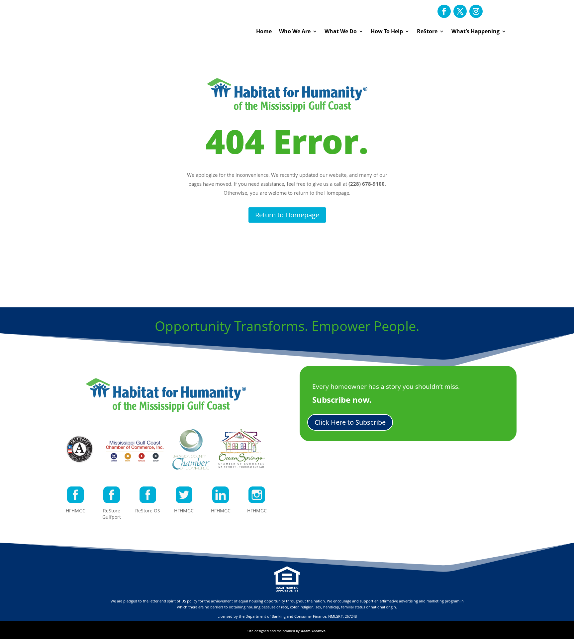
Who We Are (295, 31)
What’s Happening (475, 31)
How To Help (387, 31)
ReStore (427, 31)
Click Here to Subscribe (350, 422)
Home (264, 31)
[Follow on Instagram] (476, 11)
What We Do (341, 31)
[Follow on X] (460, 11)
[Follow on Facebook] (444, 11)
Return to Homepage (287, 214)
